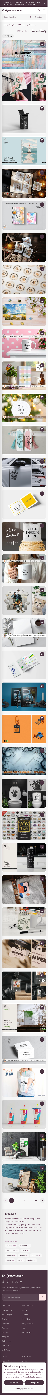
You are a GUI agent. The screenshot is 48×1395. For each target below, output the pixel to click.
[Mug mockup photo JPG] (24, 343)
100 (36, 1200)
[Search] (30, 17)
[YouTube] (21, 1281)
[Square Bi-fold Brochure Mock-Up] (24, 504)
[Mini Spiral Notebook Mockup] (24, 921)
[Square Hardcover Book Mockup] (24, 1018)
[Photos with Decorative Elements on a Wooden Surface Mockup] (24, 247)
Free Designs (7, 1310)
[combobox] (16, 17)
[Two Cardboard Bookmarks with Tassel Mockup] (24, 440)
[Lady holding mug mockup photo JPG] (24, 568)
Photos (5, 1332)
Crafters (5, 1319)
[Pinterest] (12, 1281)
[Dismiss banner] (44, 3)
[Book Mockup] (24, 697)
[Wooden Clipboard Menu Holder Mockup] (24, 1178)
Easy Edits (26, 1319)
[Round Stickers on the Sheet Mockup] (24, 279)
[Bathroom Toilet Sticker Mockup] (24, 793)
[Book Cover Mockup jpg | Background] (24, 632)
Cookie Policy (27, 1377)
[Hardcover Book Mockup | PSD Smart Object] (24, 375)
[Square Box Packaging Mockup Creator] (24, 825)
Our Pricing (26, 1310)
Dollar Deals (6, 1346)
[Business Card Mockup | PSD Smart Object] (24, 1050)
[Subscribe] (42, 1297)
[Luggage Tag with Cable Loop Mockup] (24, 889)
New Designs (7, 1315)
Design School (27, 1324)
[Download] (36, 44)
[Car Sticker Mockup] (24, 472)
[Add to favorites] (42, 44)
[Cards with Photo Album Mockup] (24, 183)
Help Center (26, 1332)
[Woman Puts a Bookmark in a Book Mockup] (24, 86)
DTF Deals (6, 1350)
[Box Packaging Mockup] (24, 119)
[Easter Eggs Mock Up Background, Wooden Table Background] (24, 54)
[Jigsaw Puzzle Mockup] (24, 600)
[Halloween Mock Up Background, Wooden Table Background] (24, 761)
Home (4, 25)
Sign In (24, 1361)
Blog (23, 1328)
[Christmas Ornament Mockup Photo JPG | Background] (24, 408)
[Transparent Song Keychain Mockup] (24, 986)
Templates (13, 25)
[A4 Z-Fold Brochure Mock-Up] (24, 664)
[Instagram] (3, 1281)
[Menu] (44, 10)
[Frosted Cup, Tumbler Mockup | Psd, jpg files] (24, 1082)
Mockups (23, 25)
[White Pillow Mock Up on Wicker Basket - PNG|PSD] (24, 536)
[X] (16, 1281)
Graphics (5, 1324)
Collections (6, 1341)
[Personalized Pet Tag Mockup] (24, 953)
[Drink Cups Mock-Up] (24, 1114)
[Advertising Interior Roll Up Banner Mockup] (24, 1146)
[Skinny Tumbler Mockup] (24, 857)
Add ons (5, 1328)
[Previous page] (5, 1200)
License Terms (7, 1361)
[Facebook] (7, 1281)
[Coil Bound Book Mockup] (24, 151)
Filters (9, 36)
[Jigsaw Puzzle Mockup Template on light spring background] (24, 311)
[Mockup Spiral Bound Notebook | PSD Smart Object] (24, 215)
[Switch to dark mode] (39, 10)
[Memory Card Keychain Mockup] (24, 729)
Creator (25, 1315)
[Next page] (42, 1200)
